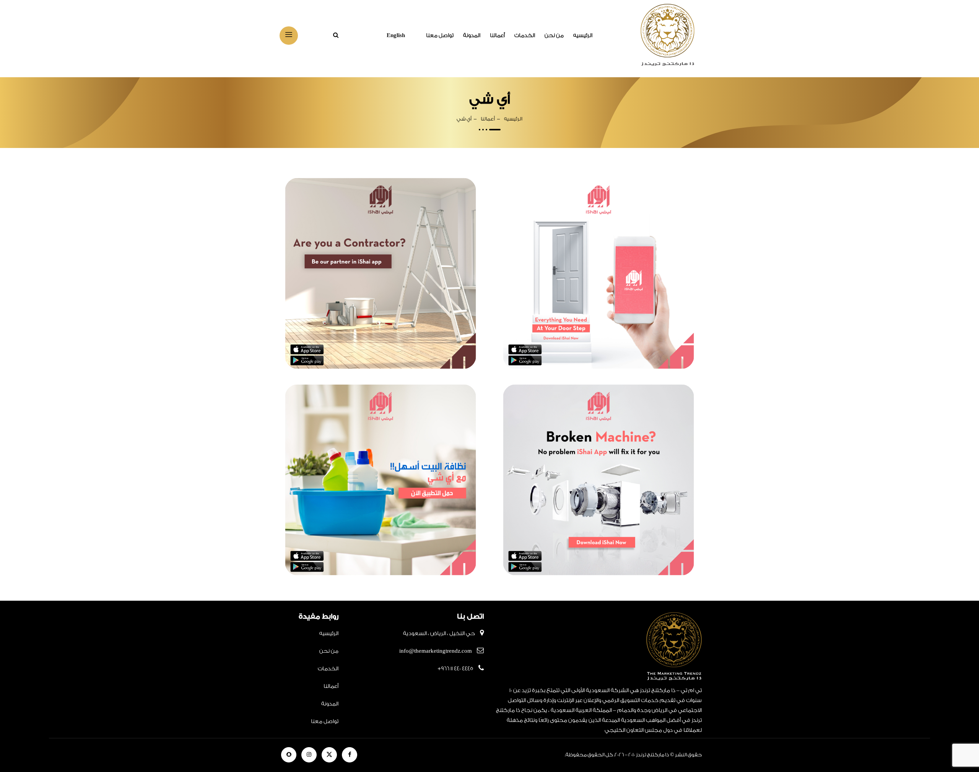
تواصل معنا (440, 36)
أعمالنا (497, 36)
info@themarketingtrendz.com (435, 651)
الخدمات (524, 36)
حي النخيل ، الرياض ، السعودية (439, 634)
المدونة (471, 36)
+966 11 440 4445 (455, 669)
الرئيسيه (582, 36)
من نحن (554, 36)
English (396, 36)
